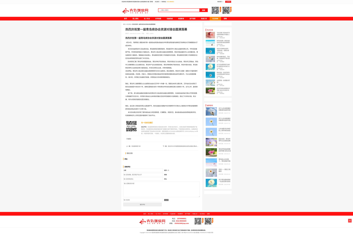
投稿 (225, 18)
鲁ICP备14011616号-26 (187, 232)
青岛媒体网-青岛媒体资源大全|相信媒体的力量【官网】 (167, 232)
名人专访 (147, 18)
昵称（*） (167, 170)
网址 (165, 179)
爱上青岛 (135, 18)
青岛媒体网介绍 (135, 146)
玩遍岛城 (170, 18)
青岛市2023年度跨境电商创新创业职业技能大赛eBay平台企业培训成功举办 (189, 146)
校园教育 (181, 18)
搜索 (203, 10)
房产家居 (192, 18)
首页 (125, 18)
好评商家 (158, 18)
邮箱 (165, 174)
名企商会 (215, 18)
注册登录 (228, 1)
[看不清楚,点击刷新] (166, 200)
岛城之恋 (204, 18)
